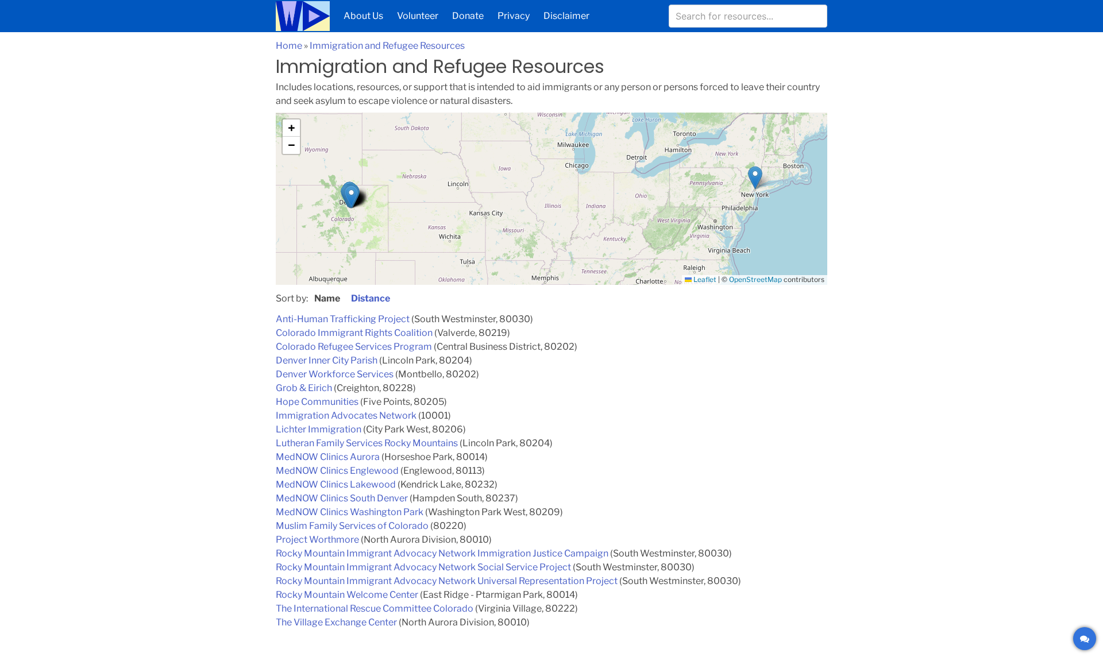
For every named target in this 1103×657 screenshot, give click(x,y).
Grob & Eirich (304, 387)
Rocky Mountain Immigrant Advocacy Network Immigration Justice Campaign (442, 553)
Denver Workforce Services (335, 374)
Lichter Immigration (318, 429)
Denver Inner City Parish (326, 360)
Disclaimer (566, 15)
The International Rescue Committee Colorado (374, 608)
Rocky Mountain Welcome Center (347, 594)
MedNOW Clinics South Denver (342, 498)
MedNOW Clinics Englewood (337, 470)
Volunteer (417, 15)
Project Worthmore (317, 539)
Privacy (513, 15)
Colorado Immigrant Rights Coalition (354, 332)
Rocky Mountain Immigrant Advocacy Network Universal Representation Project (447, 580)
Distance (370, 298)
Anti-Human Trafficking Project (343, 319)
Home (289, 45)
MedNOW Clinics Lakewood (336, 484)
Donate (468, 15)
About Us (363, 15)
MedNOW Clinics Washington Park (349, 512)
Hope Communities (317, 401)
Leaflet (704, 279)
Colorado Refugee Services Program (354, 346)
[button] (349, 193)
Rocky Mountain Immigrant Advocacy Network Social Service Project (423, 567)
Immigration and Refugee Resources (387, 45)
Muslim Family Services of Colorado (352, 525)
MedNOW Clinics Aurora (328, 456)
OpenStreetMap (755, 279)
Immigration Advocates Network (346, 415)
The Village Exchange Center (336, 622)
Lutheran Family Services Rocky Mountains (367, 443)
